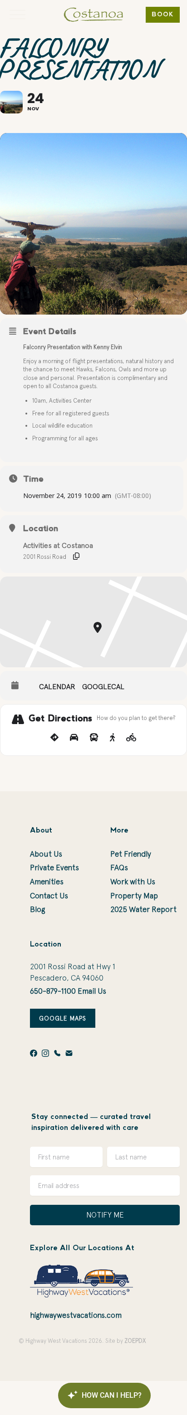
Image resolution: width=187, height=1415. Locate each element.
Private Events (54, 867)
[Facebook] (33, 1053)
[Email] (69, 1053)
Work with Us (132, 881)
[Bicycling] (131, 737)
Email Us (92, 991)
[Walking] (112, 737)
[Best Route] (54, 737)
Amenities (47, 881)
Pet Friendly (130, 853)
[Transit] (94, 737)
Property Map (134, 895)
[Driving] (74, 737)
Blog (37, 909)
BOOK (163, 15)
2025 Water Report (143, 909)
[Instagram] (45, 1053)
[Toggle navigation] (17, 14)
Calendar (57, 686)
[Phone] (57, 1053)
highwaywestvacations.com (76, 1315)
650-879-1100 (53, 991)
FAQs (119, 867)
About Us (46, 853)
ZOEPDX (135, 1340)
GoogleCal (103, 686)
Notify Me (105, 1214)
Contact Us (49, 895)
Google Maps (62, 1018)
